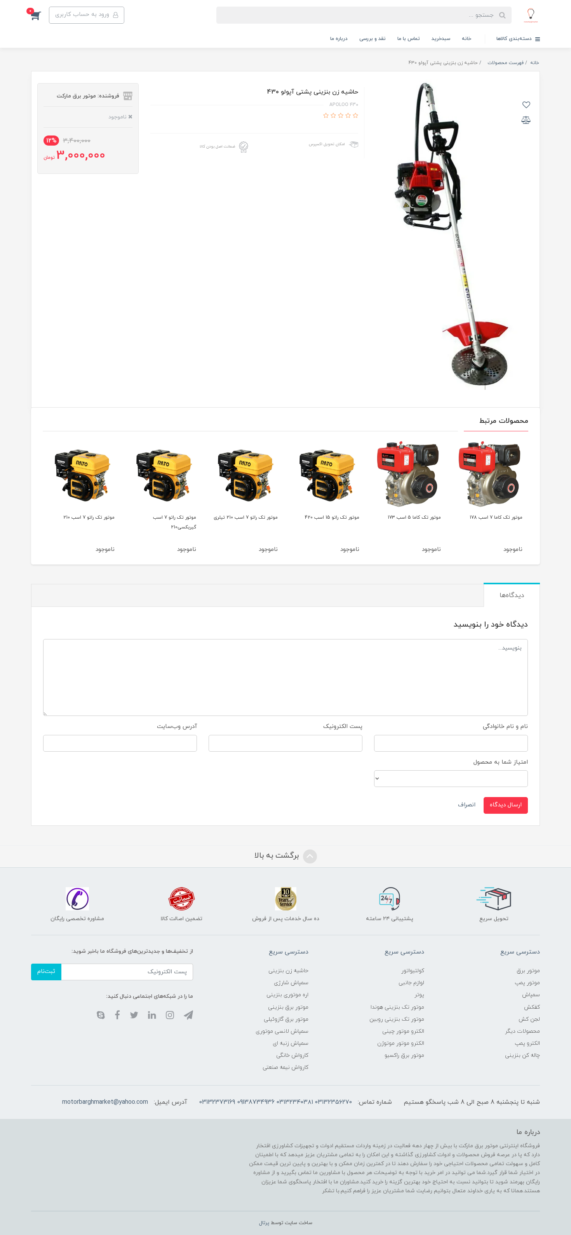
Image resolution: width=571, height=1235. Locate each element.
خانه (466, 38)
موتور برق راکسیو (404, 1055)
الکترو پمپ (527, 1043)
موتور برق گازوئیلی (286, 1019)
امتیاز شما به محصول (501, 762)
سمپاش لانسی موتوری (282, 1031)
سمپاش (531, 995)
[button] (40, 15)
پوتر (419, 995)
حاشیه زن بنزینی (288, 970)
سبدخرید (441, 38)
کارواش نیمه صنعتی (285, 1067)
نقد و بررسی (372, 38)
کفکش (532, 1007)
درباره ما (339, 38)
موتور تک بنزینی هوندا (397, 1007)
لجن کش (529, 1019)
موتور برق (528, 970)
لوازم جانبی (411, 983)
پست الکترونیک (342, 727)
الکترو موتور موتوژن (400, 1043)
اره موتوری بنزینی (287, 995)
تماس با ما (408, 38)
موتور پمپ (527, 983)
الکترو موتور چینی (403, 1031)
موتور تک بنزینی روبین (396, 1019)
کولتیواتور (412, 970)
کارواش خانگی (292, 1055)
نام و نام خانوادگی (505, 727)
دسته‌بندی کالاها (514, 38)
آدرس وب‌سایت (177, 727)
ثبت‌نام (46, 972)
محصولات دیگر (522, 1031)
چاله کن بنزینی (522, 1055)
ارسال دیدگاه (506, 805)
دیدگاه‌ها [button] (512, 595)
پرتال (264, 1222)
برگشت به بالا (277, 855)
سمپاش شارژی (291, 983)
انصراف (466, 805)
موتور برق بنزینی (288, 1007)
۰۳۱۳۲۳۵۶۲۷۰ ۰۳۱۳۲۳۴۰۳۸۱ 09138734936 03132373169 (275, 1102)
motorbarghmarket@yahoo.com (105, 1102)
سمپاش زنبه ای (290, 1043)
